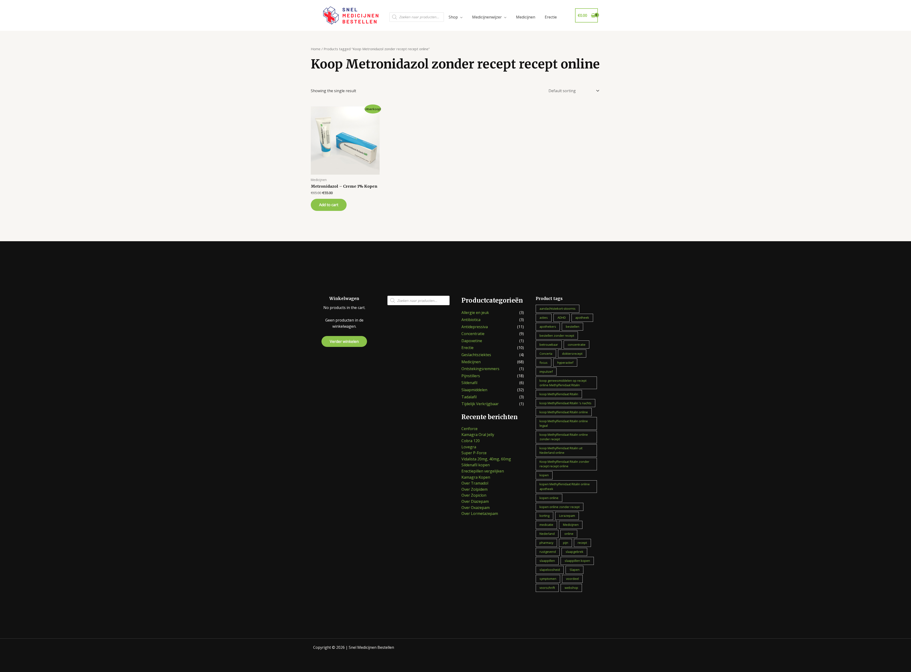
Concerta (545, 353)
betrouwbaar (548, 344)
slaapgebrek (574, 551)
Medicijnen (525, 17)
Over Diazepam (475, 501)
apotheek (582, 317)
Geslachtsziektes (476, 354)
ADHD (562, 317)
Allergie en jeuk (475, 312)
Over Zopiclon (473, 495)
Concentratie (472, 333)
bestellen (572, 326)
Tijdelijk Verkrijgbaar (480, 403)
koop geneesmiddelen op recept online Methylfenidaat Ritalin (562, 382)
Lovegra (468, 447)
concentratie (577, 344)
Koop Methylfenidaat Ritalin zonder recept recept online (564, 463)
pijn (565, 542)
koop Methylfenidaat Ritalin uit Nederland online (560, 450)
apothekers (547, 326)
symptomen (547, 579)
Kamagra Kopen (475, 477)
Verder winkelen (344, 341)
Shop (453, 17)
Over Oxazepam (475, 507)
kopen (544, 475)
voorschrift (547, 588)
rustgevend (547, 551)
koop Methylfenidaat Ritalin (558, 394)
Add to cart (328, 204)
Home (316, 48)
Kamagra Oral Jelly (477, 434)
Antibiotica (470, 319)
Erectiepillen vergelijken (482, 471)
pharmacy (546, 542)
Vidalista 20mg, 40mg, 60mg (486, 459)
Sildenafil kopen (475, 465)
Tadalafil (469, 397)
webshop (571, 588)
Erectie (551, 17)
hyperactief (565, 362)
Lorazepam (567, 515)
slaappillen (547, 560)
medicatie (546, 524)
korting (544, 515)
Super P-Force (474, 452)
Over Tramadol (474, 483)
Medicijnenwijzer (487, 17)
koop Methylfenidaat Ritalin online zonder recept (563, 436)
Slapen (575, 570)
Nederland (547, 533)
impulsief (546, 371)
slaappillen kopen (577, 560)
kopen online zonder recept (559, 507)
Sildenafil (469, 382)
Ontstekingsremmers (480, 368)
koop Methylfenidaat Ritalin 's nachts (565, 403)
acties (543, 317)
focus (543, 362)
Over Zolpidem (474, 489)
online (568, 533)
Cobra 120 (470, 440)
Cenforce (469, 428)
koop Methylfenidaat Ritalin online (563, 412)
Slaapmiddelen (474, 389)
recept (582, 542)
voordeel (572, 579)
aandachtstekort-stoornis (557, 308)
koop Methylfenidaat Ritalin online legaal (563, 423)
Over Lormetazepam (479, 513)
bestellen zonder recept (556, 335)
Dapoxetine (471, 340)
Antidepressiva (474, 326)
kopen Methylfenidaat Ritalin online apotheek (564, 486)
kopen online (548, 498)
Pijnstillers (470, 375)
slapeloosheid (549, 570)
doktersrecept (572, 353)
